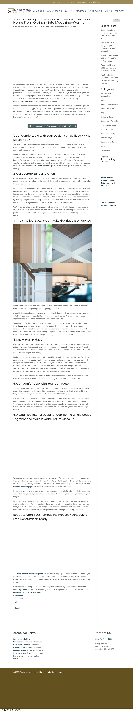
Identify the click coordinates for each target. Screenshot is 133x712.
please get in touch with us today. (27, 592)
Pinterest (32, 166)
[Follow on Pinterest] (118, 695)
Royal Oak (22, 653)
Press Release (106, 150)
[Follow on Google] (118, 691)
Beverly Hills (25, 639)
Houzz (39, 166)
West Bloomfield (24, 644)
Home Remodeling (57, 27)
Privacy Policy (46, 672)
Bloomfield (29, 642)
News (103, 146)
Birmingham (18, 642)
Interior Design (70, 27)
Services (80, 11)
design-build (21, 589)
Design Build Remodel (109, 121)
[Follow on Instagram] (118, 677)
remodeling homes (30, 101)
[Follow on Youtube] (118, 700)
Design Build (94, 11)
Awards (103, 100)
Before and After (107, 108)
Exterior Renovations (109, 125)
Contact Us (120, 11)
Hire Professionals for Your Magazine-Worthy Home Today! (52, 126)
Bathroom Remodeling (110, 104)
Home (28, 11)
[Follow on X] (118, 681)
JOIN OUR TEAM (57, 2)
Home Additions (107, 129)
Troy (29, 653)
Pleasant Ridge (19, 650)
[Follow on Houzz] (118, 705)
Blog (47, 27)
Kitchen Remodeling (109, 142)
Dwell (48, 376)
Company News (107, 117)
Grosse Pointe (19, 647)
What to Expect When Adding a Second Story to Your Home (109, 58)
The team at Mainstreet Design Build (28, 574)
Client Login (58, 672)
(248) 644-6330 (106, 639)
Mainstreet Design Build (24, 27)
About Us (37, 11)
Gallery (68, 11)
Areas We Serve (53, 11)
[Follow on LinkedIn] (118, 686)
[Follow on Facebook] (118, 672)
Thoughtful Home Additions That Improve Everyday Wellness (110, 68)
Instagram (50, 166)
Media (107, 11)
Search (116, 20)
